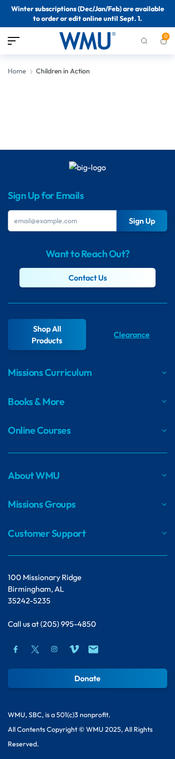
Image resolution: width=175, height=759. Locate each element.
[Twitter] (35, 649)
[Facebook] (15, 649)
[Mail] (93, 649)
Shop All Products (47, 334)
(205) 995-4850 (68, 624)
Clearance (132, 334)
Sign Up (142, 221)
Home (17, 71)
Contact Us (88, 277)
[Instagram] (54, 649)
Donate (87, 678)
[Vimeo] (74, 649)
